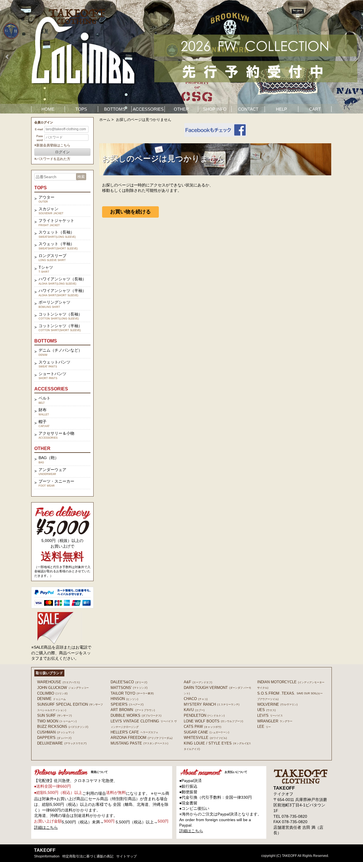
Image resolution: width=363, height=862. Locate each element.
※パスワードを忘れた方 (52, 159)
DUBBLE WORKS (136, 715)
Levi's (270, 715)
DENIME (51, 699)
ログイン (62, 152)
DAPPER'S (54, 737)
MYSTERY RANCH (211, 704)
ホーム (104, 119)
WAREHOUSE (58, 682)
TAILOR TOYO (132, 693)
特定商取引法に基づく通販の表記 (87, 856)
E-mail (39, 129)
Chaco (196, 699)
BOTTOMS (114, 109)
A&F (198, 682)
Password (39, 138)
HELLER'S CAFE (134, 732)
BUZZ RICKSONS (62, 726)
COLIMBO (52, 693)
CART (315, 109)
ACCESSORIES (148, 109)
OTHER (181, 109)
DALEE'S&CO (129, 682)
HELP (281, 109)
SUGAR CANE (206, 732)
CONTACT (248, 109)
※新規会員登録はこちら (52, 145)
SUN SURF (54, 715)
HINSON (124, 699)
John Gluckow (63, 688)
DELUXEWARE (61, 743)
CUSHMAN (55, 732)
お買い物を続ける (130, 212)
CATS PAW (202, 726)
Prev (7, 56)
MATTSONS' (129, 688)
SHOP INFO (215, 109)
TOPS (81, 109)
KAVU (194, 710)
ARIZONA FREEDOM (141, 737)
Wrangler (274, 721)
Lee (264, 726)
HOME (47, 109)
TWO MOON (57, 721)
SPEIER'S (127, 704)
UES (266, 710)
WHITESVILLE (205, 737)
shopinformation (47, 856)
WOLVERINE (277, 704)
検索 (81, 176)
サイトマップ (126, 856)
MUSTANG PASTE (139, 743)
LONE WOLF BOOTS (213, 721)
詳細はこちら (46, 827)
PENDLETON (204, 715)
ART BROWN (133, 710)
